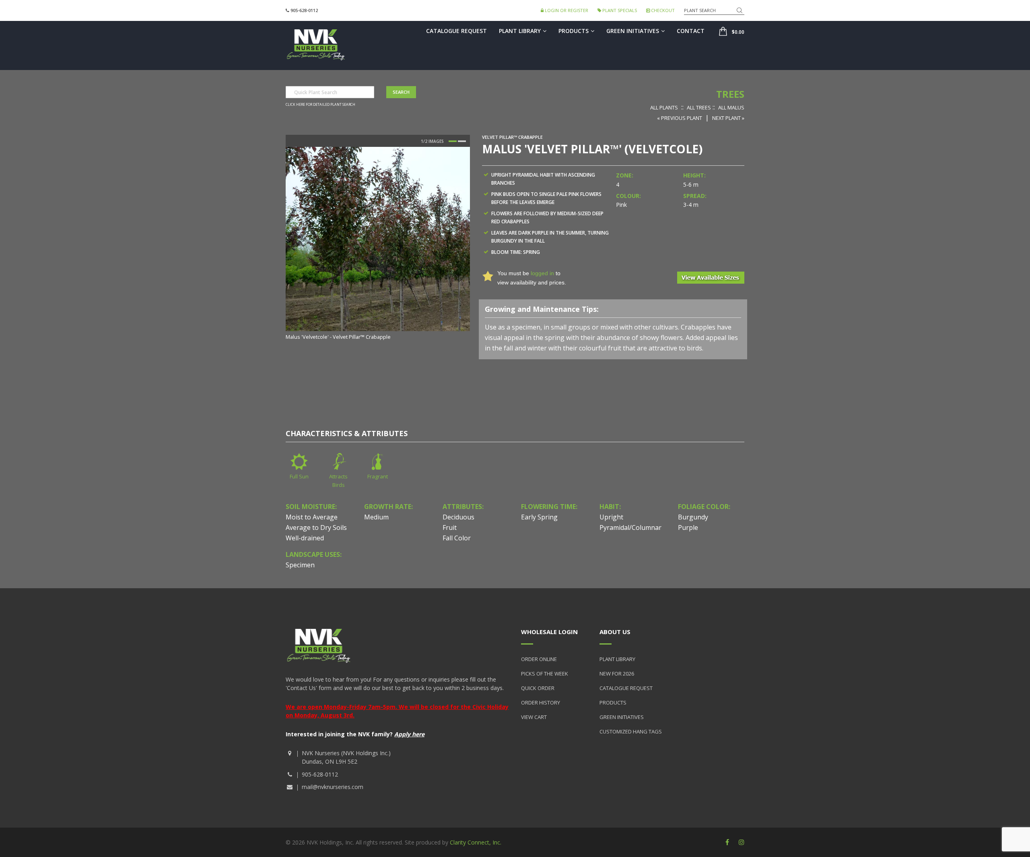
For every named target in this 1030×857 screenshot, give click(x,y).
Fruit (450, 527)
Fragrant (377, 476)
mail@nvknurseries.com (332, 787)
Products (573, 31)
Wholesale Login (549, 632)
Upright (611, 517)
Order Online (539, 659)
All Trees (699, 107)
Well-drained (305, 538)
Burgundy (693, 517)
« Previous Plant (679, 118)
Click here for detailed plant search (320, 104)
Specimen (300, 564)
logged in (542, 273)
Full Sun (299, 476)
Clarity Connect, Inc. (475, 842)
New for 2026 (616, 673)
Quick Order (537, 688)
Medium (376, 517)
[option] (378, 244)
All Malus (731, 107)
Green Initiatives (632, 31)
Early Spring (539, 517)
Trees (730, 94)
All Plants (664, 107)
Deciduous (458, 517)
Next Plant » (728, 118)
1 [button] (453, 141)
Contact (691, 31)
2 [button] (462, 141)
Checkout (662, 10)
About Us (614, 632)
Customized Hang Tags (630, 731)
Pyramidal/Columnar (630, 527)
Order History (540, 702)
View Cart (534, 717)
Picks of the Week (544, 673)
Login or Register (566, 10)
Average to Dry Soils (316, 527)
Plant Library (520, 31)
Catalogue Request (456, 31)
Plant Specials (619, 10)
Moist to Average (312, 517)
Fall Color (457, 538)
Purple (688, 527)
